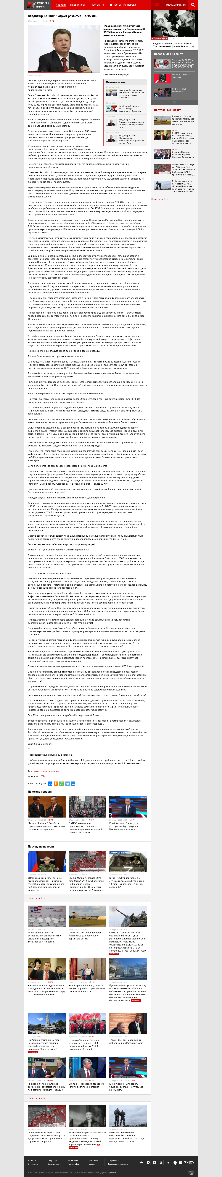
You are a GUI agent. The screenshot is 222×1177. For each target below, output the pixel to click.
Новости (61, 4)
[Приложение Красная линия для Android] (175, 1162)
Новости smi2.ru (36, 898)
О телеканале (34, 1164)
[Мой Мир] (73, 784)
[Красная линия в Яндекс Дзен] (154, 1162)
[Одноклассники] (56, 784)
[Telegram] (67, 784)
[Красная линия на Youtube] (161, 1162)
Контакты (32, 1161)
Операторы (53, 1161)
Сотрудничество (54, 1164)
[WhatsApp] (61, 784)
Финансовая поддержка (118, 1164)
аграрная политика (50, 771)
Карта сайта (112, 1173)
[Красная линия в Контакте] (141, 1162)
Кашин (37, 771)
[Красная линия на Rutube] (167, 1162)
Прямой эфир (73, 1164)
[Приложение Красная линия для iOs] (180, 1162)
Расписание (73, 1161)
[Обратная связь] (156, 5)
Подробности (78, 4)
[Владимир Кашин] (64, 49)
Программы (98, 4)
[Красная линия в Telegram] (148, 1162)
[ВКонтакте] (50, 784)
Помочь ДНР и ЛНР (175, 4)
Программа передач (125, 4)
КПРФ (43, 776)
